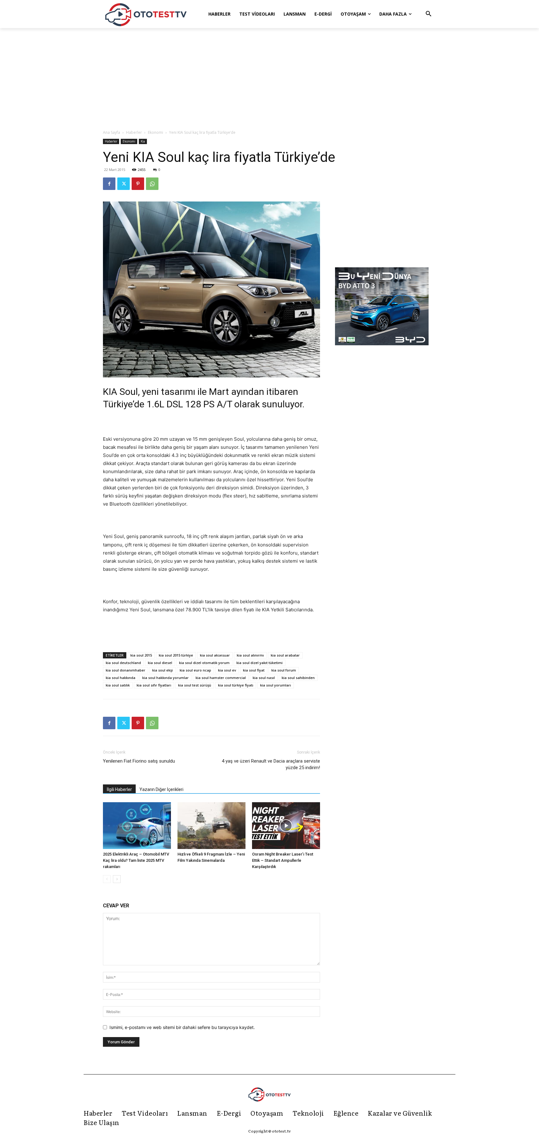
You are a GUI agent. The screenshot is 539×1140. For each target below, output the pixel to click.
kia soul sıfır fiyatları (154, 685)
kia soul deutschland (123, 662)
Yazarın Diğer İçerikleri (161, 789)
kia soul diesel (160, 662)
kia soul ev (227, 670)
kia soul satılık (118, 685)
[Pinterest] (138, 183)
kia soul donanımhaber (125, 670)
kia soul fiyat (254, 670)
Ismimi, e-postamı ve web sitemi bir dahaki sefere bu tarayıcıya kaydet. (182, 1027)
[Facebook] (109, 183)
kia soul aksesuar (215, 655)
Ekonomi (155, 132)
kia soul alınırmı (250, 655)
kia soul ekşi (162, 670)
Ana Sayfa (111, 132)
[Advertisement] (269, 79)
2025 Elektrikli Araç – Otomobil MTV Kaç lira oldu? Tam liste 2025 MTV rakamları (136, 860)
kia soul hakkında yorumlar (165, 677)
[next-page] (117, 879)
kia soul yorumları (275, 685)
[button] (428, 14)
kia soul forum (283, 670)
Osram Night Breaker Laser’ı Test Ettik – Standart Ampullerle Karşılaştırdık (282, 860)
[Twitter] (123, 183)
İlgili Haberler (119, 789)
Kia (143, 141)
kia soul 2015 (141, 655)
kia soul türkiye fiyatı (235, 685)
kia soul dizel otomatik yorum (204, 662)
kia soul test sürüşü (194, 685)
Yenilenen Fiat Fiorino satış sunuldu (139, 761)
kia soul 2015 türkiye (176, 655)
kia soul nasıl (264, 677)
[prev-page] (107, 879)
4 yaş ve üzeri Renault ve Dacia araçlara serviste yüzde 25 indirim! (271, 764)
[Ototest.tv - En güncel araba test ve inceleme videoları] (146, 14)
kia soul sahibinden (298, 677)
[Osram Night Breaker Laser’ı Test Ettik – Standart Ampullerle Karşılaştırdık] (286, 825)
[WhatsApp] (152, 183)
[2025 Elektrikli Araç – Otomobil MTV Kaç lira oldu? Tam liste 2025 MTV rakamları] (137, 825)
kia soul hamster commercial (221, 677)
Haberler (134, 132)
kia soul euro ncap (195, 670)
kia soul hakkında (120, 677)
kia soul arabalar (285, 655)
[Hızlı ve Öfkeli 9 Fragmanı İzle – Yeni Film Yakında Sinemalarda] (211, 825)
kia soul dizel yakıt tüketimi (259, 662)
